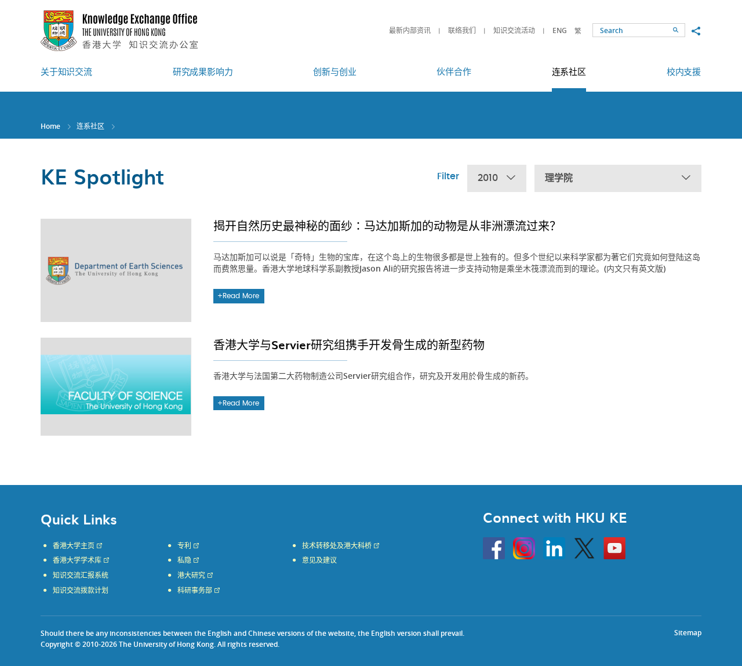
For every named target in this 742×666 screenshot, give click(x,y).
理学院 (559, 178)
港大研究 (191, 575)
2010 (488, 178)
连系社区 (90, 126)
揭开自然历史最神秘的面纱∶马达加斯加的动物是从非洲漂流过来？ (387, 226)
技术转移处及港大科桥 (337, 545)
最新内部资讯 (410, 30)
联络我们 (462, 30)
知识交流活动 (514, 30)
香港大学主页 (73, 545)
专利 (184, 545)
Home (50, 126)
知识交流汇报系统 (80, 575)
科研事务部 (194, 590)
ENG (559, 30)
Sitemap (687, 633)
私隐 (184, 560)
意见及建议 (319, 560)
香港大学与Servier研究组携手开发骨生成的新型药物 (349, 345)
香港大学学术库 (77, 560)
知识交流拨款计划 (80, 590)
